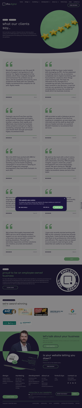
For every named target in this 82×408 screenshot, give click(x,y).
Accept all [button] (58, 207)
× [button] (64, 198)
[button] (23, 207)
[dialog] (41, 204)
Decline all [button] (46, 207)
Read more (41, 203)
